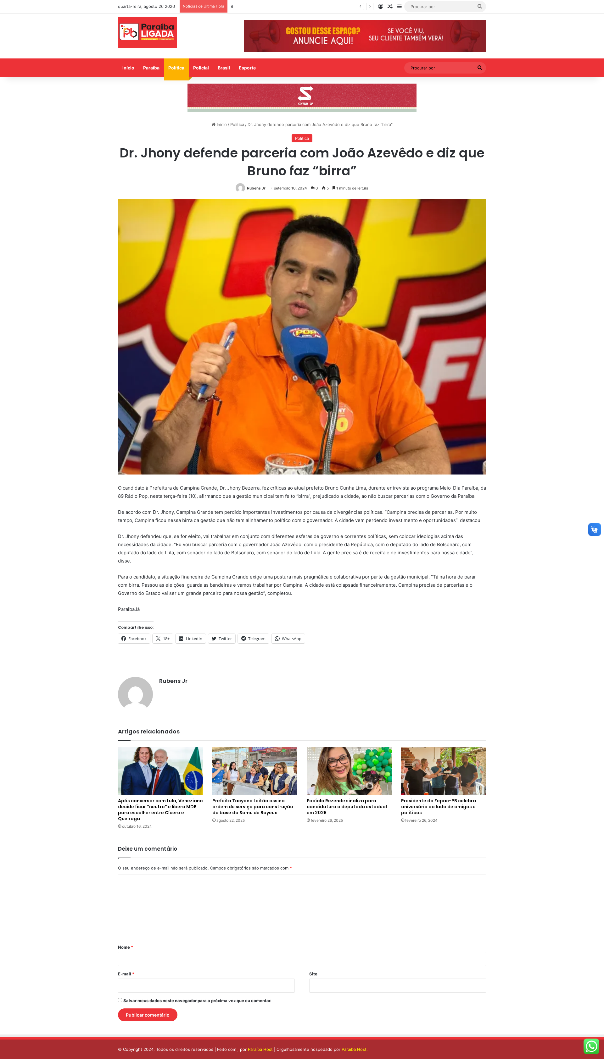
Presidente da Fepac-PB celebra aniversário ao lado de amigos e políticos (438, 807)
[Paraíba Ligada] (147, 32)
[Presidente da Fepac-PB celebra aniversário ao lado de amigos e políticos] (443, 771)
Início (128, 67)
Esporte (247, 67)
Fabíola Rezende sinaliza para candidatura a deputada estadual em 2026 (347, 807)
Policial (201, 67)
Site (313, 973)
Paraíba (151, 67)
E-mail (126, 973)
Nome (125, 947)
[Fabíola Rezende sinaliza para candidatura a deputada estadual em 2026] (349, 771)
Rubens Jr (256, 188)
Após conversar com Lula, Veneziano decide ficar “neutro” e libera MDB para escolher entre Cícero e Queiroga (160, 810)
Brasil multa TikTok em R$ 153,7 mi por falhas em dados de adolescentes (301, 6)
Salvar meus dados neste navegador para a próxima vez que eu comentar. (197, 1000)
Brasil (224, 67)
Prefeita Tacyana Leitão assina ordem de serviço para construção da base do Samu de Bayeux (252, 807)
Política (176, 67)
